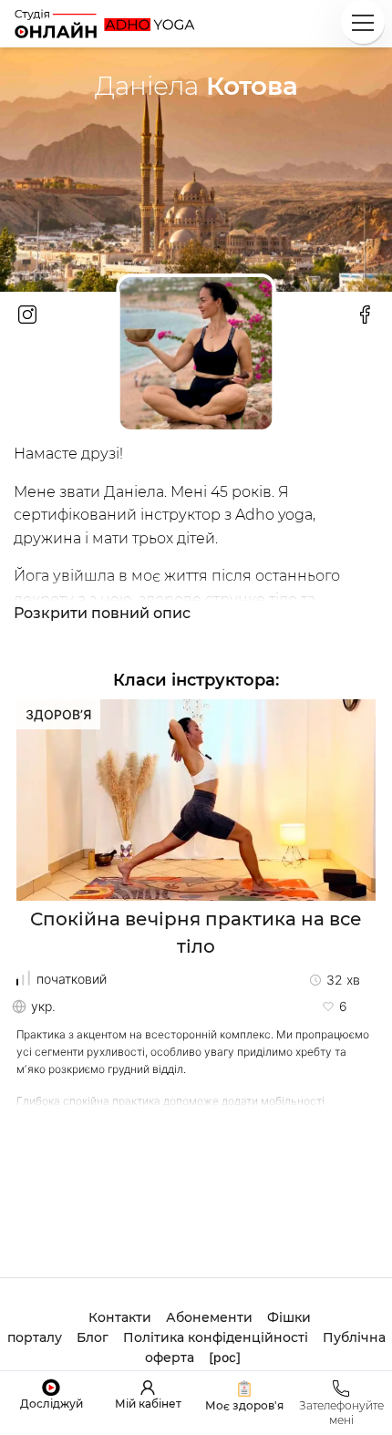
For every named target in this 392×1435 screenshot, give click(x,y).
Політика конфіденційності (215, 1337)
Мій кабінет (148, 1403)
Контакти (119, 1317)
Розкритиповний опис (102, 613)
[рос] (225, 1357)
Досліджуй (51, 1403)
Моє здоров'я (244, 1405)
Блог (92, 1337)
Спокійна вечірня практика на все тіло (196, 932)
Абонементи (209, 1317)
